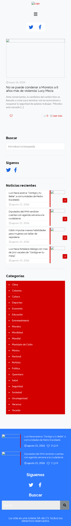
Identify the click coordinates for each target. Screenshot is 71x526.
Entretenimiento (20, 320)
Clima (15, 284)
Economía (17, 308)
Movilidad (17, 332)
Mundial (16, 338)
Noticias (16, 362)
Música (15, 350)
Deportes (17, 302)
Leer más (57, 115)
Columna (16, 290)
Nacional (16, 356)
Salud (15, 380)
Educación (17, 314)
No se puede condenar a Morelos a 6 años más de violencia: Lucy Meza (32, 89)
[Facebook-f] (40, 27)
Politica (16, 368)
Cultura (16, 296)
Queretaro (17, 374)
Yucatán (16, 410)
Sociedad (17, 392)
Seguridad (17, 386)
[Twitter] (31, 27)
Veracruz (16, 404)
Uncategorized (19, 398)
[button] (35, 14)
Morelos (16, 326)
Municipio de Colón (22, 344)
